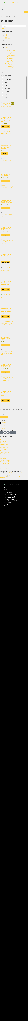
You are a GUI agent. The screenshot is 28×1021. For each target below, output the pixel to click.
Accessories (7, 63)
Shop (5, 489)
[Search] (3, 28)
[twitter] (5, 432)
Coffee (6, 41)
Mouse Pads (10, 68)
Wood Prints (10, 58)
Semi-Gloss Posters (12, 49)
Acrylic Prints (10, 56)
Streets (6, 35)
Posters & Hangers (11, 52)
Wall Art (6, 47)
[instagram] (11, 432)
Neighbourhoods (9, 34)
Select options (5, 126)
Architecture (8, 38)
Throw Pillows (10, 61)
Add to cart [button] (4, 153)
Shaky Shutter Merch (12, 501)
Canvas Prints (10, 53)
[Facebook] (1, 432)
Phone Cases (10, 64)
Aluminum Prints (11, 55)
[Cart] (2, 9)
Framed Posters (11, 50)
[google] (14, 432)
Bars (6, 40)
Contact (6, 505)
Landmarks (7, 37)
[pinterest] (8, 432)
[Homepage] (14, 4)
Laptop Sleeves (11, 66)
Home (2, 16)
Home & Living (8, 60)
